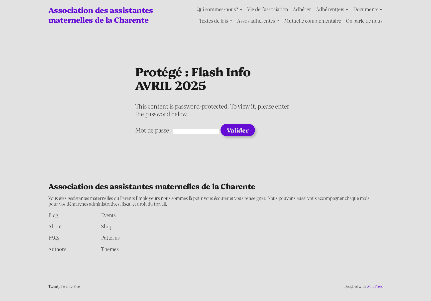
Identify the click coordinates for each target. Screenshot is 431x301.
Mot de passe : (154, 130)
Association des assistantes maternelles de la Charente (100, 14)
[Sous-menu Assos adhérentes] (277, 20)
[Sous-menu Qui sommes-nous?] (240, 8)
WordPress (374, 286)
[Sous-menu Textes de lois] (230, 20)
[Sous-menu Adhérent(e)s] (346, 8)
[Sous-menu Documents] (381, 8)
